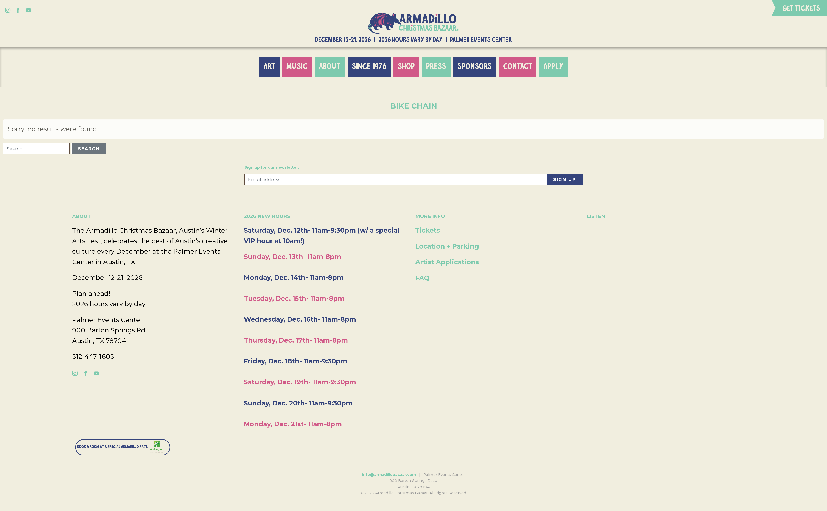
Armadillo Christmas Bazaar (413, 23)
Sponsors (474, 66)
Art (269, 66)
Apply (553, 66)
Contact (517, 66)
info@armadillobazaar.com (389, 474)
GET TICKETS (801, 8)
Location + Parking (447, 246)
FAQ (422, 278)
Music (297, 66)
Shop (406, 66)
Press (436, 66)
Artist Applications (447, 262)
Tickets (427, 230)
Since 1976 (369, 66)
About (330, 66)
